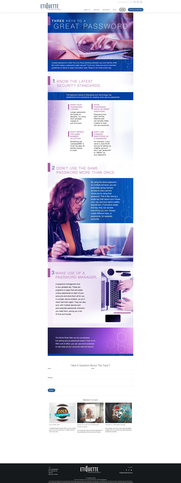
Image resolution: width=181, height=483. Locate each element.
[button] (87, 9)
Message (50, 377)
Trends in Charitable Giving (115, 425)
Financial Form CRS (91, 477)
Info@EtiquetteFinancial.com (123, 2)
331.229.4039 (55, 469)
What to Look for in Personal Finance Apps (87, 426)
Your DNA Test (54, 425)
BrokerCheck (103, 479)
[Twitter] (134, 2)
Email (92, 368)
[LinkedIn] (138, 2)
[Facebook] (141, 2)
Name (49, 368)
